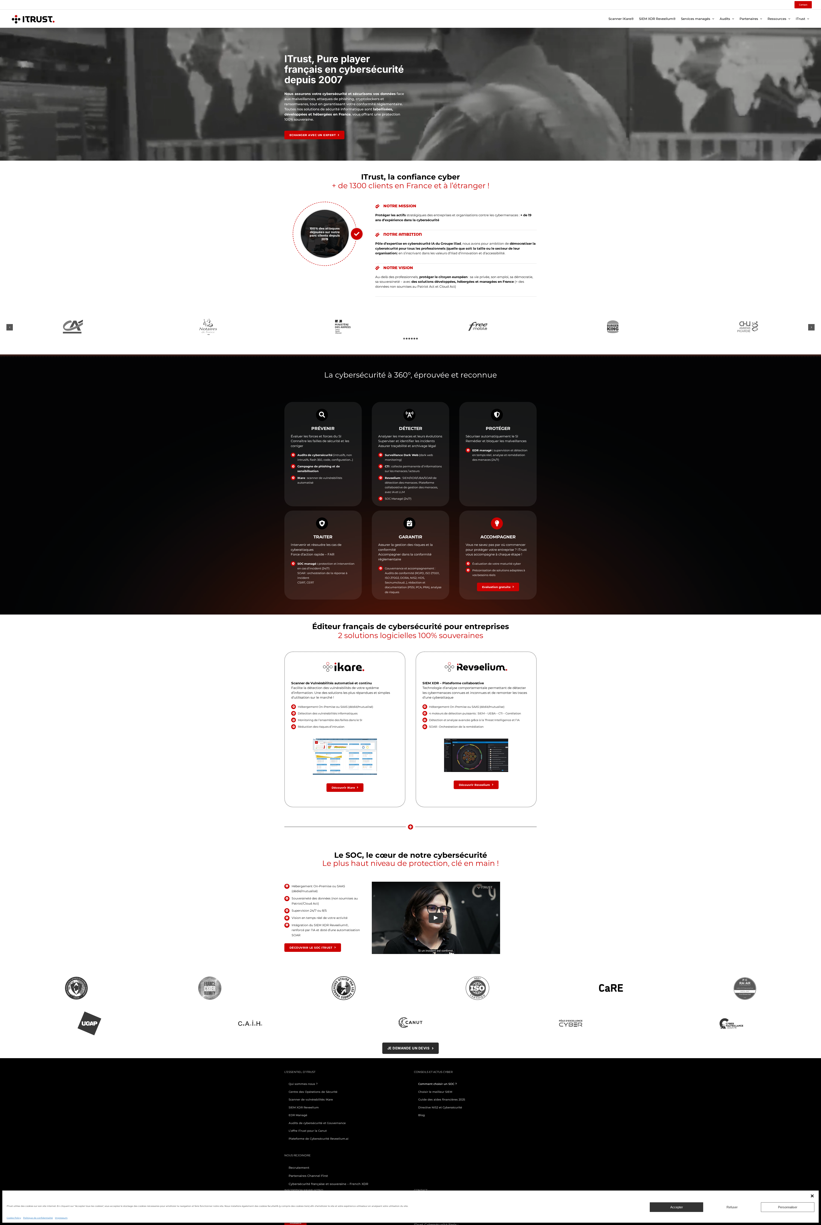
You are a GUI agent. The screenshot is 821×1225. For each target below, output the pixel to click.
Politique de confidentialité (38, 1217)
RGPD (420, 573)
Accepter (676, 1207)
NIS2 (413, 577)
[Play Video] (436, 917)
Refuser (732, 1207)
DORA (404, 577)
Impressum (61, 1217)
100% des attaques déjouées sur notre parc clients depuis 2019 (325, 234)
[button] (812, 1196)
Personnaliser (787, 1207)
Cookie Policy (14, 1217)
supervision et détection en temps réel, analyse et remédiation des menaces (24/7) (499, 455)
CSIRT (301, 582)
